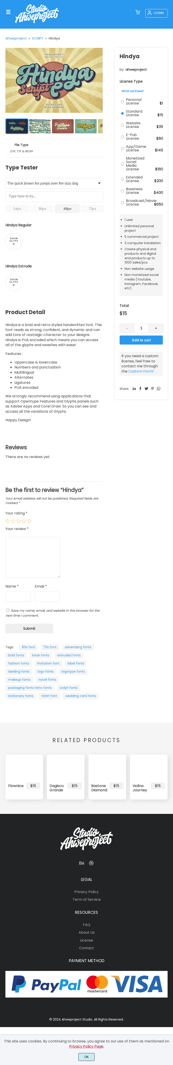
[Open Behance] (81, 864)
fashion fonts (18, 663)
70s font (50, 647)
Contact (86, 948)
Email (41, 586)
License (86, 940)
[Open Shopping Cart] (137, 12)
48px (67, 208)
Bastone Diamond (98, 788)
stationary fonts (20, 696)
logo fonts (46, 671)
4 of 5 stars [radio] (24, 521)
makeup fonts (19, 679)
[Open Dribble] (91, 864)
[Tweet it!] (146, 389)
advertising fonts (78, 647)
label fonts (76, 663)
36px (42, 208)
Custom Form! (141, 371)
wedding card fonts (80, 696)
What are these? (133, 91)
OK (86, 1057)
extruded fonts (69, 655)
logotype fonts (73, 671)
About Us (87, 932)
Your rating (16, 513)
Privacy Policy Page (86, 1046)
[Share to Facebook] (140, 389)
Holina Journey (140, 788)
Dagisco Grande (57, 788)
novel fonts (47, 679)
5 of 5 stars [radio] (29, 521)
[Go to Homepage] (37, 24)
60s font (28, 647)
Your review (17, 528)
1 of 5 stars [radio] (7, 521)
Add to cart (141, 340)
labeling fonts (19, 671)
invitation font (48, 663)
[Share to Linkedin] (134, 389)
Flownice (15, 786)
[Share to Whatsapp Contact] (159, 389)
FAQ (86, 924)
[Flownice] (24, 767)
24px (17, 208)
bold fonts (16, 655)
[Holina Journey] (149, 767)
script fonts (69, 687)
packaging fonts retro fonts (30, 687)
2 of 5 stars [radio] (13, 521)
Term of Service (87, 899)
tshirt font (49, 696)
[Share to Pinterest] (152, 389)
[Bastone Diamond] (107, 767)
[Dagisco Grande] (65, 767)
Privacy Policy (86, 891)
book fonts (40, 655)
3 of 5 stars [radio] (18, 521)
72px (92, 208)
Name (12, 586)
